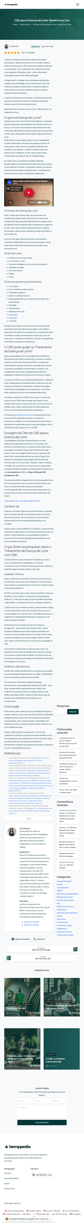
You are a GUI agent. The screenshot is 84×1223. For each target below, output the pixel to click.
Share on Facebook (22, 939)
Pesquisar (63, 706)
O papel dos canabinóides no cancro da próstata (68, 781)
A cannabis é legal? (64, 881)
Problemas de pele (64, 925)
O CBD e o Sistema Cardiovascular (55, 1060)
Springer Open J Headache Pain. (24, 803)
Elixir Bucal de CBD (16, 1008)
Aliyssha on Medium (31, 925)
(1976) (19, 763)
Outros (59, 916)
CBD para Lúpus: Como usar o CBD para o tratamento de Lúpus (21, 1058)
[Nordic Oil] (42, 1174)
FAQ (58, 903)
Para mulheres (62, 922)
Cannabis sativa (43, 770)
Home (15, 24)
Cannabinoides (63, 887)
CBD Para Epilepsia (66, 856)
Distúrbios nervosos (65, 897)
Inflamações (25, 24)
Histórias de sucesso (65, 906)
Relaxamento (62, 928)
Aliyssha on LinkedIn (31, 922)
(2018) (37, 803)
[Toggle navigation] (77, 4)
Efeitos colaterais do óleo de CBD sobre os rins (60, 1007)
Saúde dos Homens (64, 932)
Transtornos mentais (65, 935)
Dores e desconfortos (65, 900)
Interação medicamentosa (67, 913)
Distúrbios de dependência (67, 894)
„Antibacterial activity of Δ (39, 758)
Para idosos (61, 919)
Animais (60, 884)
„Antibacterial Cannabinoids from (26, 770)
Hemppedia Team (65, 842)
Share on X (41, 939)
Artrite (11, 286)
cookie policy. (44, 1219)
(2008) (34, 776)
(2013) (16, 791)
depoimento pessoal (25, 415)
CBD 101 (60, 890)
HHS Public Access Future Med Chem (37, 811)
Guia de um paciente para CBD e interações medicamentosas (67, 755)
